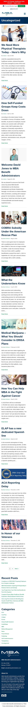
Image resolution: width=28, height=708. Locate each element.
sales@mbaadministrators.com (13, 668)
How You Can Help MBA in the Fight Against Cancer (12, 392)
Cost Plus (4, 614)
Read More (4, 80)
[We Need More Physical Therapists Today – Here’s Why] (14, 33)
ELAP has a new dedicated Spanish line (12, 432)
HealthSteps (5, 624)
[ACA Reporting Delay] (14, 474)
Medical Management (7, 629)
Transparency (5, 640)
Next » (17, 568)
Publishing (4, 636)
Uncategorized (5, 643)
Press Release (5, 633)
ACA (3, 612)
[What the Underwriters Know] (14, 271)
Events (3, 619)
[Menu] (25, 14)
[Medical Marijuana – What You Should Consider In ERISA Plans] (14, 324)
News (3, 631)
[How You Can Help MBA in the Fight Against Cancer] (14, 379)
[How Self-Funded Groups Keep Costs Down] (14, 92)
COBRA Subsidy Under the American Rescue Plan (13, 231)
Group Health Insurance (8, 622)
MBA (3, 626)
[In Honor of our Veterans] (14, 524)
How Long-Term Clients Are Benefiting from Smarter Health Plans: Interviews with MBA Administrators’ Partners (12, 600)
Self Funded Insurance (7, 638)
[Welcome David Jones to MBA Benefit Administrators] (14, 154)
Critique (4, 617)
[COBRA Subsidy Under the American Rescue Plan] (14, 217)
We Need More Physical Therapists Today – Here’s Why (13, 48)
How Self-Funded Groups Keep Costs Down (13, 107)
